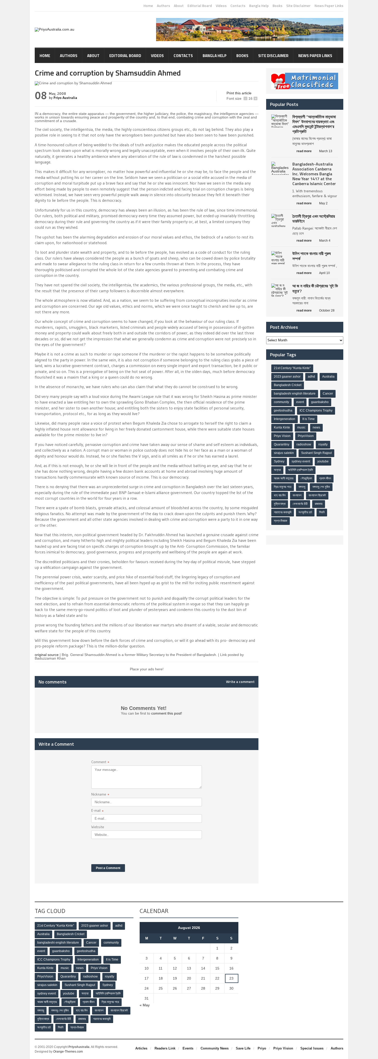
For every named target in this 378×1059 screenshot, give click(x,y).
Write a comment (240, 681)
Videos (221, 5)
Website (97, 827)
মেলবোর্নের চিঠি (300, 504)
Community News (215, 1048)
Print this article (239, 93)
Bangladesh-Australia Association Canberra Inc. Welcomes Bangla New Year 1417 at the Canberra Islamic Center (314, 174)
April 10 (324, 273)
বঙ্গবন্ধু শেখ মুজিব (321, 487)
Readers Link (165, 1048)
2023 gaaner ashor (287, 376)
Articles (141, 1048)
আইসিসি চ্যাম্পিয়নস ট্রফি (300, 470)
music (301, 427)
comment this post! (166, 713)
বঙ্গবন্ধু (302, 487)
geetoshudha (283, 410)
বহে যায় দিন (279, 495)
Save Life (243, 1048)
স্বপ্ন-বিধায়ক (280, 521)
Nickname (100, 795)
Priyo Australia (65, 97)
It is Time (308, 419)
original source (47, 655)
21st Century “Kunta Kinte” (292, 368)
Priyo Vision (282, 436)
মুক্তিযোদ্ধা (279, 504)
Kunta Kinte (282, 427)
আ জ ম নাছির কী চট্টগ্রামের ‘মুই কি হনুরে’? (315, 288)
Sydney (279, 461)
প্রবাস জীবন (325, 478)
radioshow (303, 444)
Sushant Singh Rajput (316, 453)
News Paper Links (328, 5)
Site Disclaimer (298, 5)
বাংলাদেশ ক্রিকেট (317, 495)
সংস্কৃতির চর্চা (305, 512)
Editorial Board (199, 5)
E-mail (97, 811)
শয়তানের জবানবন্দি (282, 512)
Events (188, 1048)
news (316, 427)
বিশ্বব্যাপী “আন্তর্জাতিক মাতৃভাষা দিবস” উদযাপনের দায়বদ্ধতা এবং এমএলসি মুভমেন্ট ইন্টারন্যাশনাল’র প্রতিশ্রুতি (314, 124)
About (179, 5)
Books (277, 5)
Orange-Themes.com (68, 1051)
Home (148, 5)
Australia (328, 376)
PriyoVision (306, 436)
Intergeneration (284, 419)
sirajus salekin (284, 453)
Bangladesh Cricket (287, 385)
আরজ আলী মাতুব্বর (283, 478)
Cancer (328, 393)
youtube (323, 461)
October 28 (327, 310)
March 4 (324, 240)
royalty (323, 444)
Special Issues (311, 1048)
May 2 (323, 203)
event (300, 402)
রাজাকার (318, 504)
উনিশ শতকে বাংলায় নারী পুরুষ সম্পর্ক (311, 255)
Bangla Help (259, 5)
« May (145, 1005)
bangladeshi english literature (295, 393)
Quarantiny (281, 444)
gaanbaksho (320, 402)
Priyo (262, 1048)
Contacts (237, 5)
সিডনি (322, 512)
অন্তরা (277, 470)
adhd (311, 376)
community (281, 402)
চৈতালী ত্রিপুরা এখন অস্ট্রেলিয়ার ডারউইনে (313, 218)
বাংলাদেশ (297, 495)
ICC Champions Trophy (316, 410)
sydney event (301, 461)
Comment (100, 762)
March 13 (325, 151)
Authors (163, 5)
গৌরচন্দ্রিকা (306, 478)
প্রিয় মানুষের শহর (282, 487)
